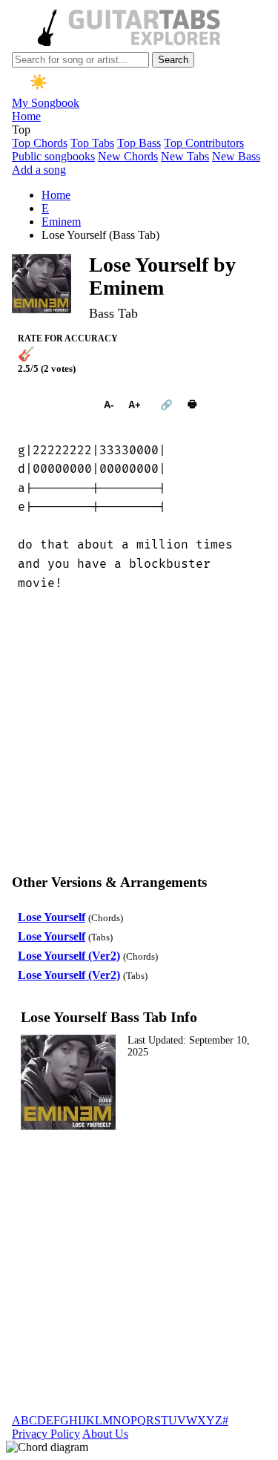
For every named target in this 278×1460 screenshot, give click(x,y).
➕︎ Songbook (53, 405)
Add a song (39, 169)
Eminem (61, 221)
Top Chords (39, 143)
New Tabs (185, 156)
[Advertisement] (139, 737)
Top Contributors (204, 143)
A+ (134, 404)
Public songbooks (53, 156)
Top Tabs (92, 143)
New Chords (128, 156)
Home (26, 116)
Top (21, 129)
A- (108, 404)
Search (173, 59)
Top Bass (139, 143)
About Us (105, 1433)
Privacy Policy (46, 1433)
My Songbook (45, 102)
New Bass (236, 156)
